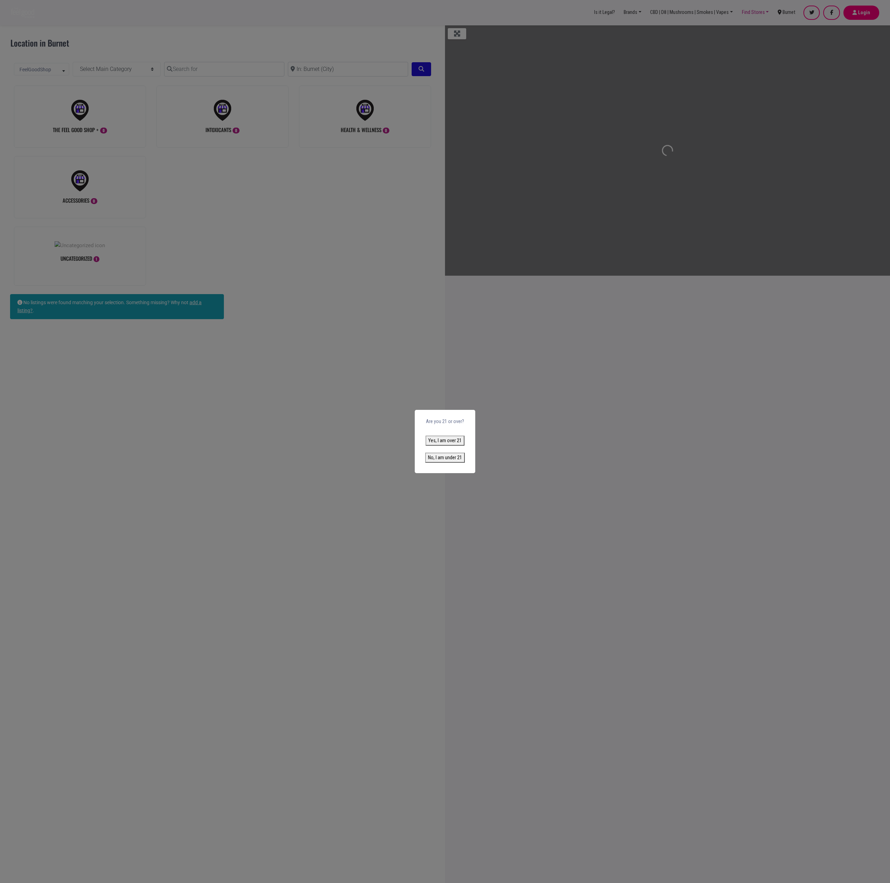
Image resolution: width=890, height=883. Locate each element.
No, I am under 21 (445, 458)
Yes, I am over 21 (445, 441)
